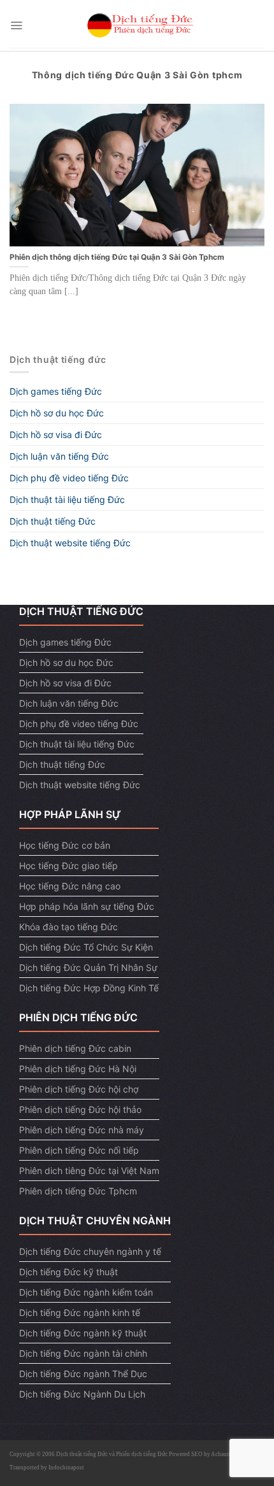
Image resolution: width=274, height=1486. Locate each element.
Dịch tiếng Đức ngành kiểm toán (86, 1292)
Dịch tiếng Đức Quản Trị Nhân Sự (88, 967)
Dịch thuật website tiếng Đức (70, 542)
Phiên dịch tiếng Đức (142, 1454)
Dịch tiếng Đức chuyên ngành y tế (90, 1251)
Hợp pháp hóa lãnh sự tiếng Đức (86, 906)
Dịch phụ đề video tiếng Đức (69, 477)
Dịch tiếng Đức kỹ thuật (68, 1271)
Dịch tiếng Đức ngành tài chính (83, 1353)
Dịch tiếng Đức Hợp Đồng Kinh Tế (89, 987)
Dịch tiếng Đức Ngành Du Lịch (82, 1394)
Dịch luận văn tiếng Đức (59, 456)
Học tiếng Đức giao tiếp (68, 865)
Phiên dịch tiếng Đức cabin (75, 1048)
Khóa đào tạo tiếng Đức (68, 926)
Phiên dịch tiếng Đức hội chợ (78, 1089)
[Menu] (16, 25)
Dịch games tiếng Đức (56, 391)
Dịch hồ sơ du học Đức (57, 412)
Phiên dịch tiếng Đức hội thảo (80, 1109)
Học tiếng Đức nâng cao (69, 886)
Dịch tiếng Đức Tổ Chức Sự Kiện (86, 947)
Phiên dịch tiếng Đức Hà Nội (77, 1068)
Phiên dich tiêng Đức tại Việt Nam (89, 1170)
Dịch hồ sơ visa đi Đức (56, 434)
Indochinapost (66, 1467)
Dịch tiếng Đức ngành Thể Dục (83, 1373)
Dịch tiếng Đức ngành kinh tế (79, 1312)
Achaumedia (226, 1454)
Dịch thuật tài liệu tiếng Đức (67, 499)
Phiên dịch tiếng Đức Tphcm (78, 1190)
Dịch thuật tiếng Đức (53, 521)
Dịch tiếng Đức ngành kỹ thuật (83, 1332)
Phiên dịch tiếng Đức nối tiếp (79, 1150)
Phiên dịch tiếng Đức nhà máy (81, 1129)
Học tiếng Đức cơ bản (64, 845)
